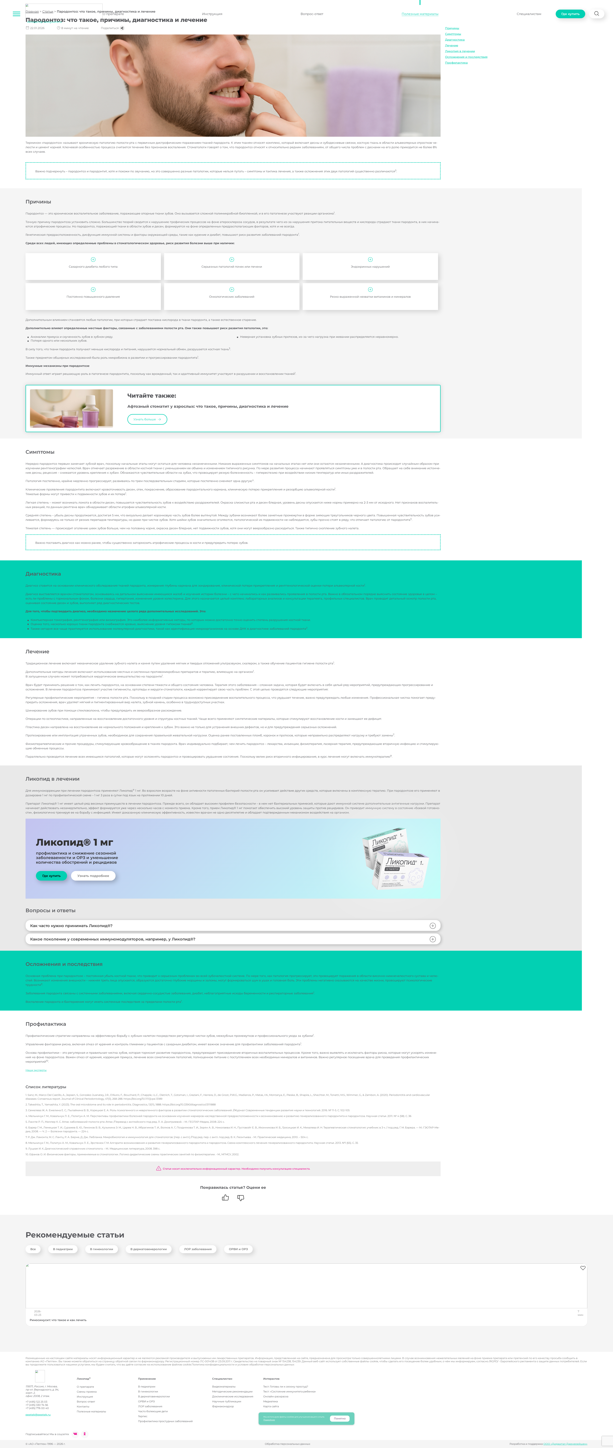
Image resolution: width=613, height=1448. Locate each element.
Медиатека (270, 1401)
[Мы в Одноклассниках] (85, 1434)
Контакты (83, 1406)
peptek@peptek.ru (38, 1414)
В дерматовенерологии (148, 1249)
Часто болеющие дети (153, 1411)
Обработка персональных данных (287, 1443)
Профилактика (456, 63)
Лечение (451, 45)
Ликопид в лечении (460, 51)
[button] (16, 14)
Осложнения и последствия (466, 57)
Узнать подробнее (93, 876)
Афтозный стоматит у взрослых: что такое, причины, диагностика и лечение (207, 406)
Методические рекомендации (232, 1391)
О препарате (113, 14)
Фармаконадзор (223, 1406)
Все (33, 1249)
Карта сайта (271, 1406)
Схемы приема (87, 1391)
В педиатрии (63, 1249)
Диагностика (455, 40)
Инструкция (212, 14)
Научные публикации (226, 1401)
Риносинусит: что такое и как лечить (58, 1320)
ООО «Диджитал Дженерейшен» (565, 1443)
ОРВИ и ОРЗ (238, 1249)
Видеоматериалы (224, 1386)
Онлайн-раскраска (275, 1396)
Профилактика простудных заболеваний (165, 1421)
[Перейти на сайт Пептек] (35, 1376)
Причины (452, 28)
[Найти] (596, 13)
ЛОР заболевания (198, 1249)
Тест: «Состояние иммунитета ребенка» (289, 1391)
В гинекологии (101, 1249)
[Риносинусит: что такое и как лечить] (306, 1286)
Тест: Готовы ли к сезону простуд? (285, 1386)
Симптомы (453, 34)
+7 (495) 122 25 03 (36, 1401)
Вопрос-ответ (312, 14)
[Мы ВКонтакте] (75, 1434)
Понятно (340, 1418)
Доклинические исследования (232, 1396)
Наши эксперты (36, 1070)
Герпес (142, 1416)
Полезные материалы (420, 14)
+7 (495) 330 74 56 (37, 1404)
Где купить (570, 14)
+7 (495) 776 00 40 (37, 1408)
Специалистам (529, 14)
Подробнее (269, 1420)
